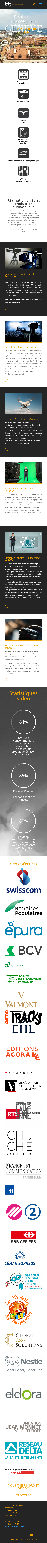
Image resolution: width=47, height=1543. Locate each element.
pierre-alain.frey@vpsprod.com (16, 1527)
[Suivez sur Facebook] (39, 1534)
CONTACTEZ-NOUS (23, 1495)
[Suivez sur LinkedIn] (31, 1534)
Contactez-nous (23, 36)
